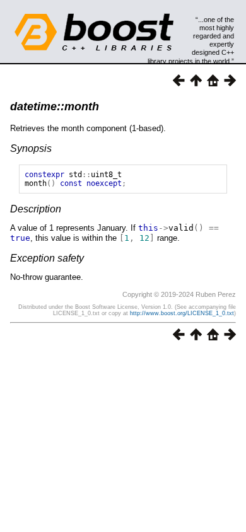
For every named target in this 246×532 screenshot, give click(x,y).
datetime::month (54, 106)
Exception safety (47, 258)
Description (35, 209)
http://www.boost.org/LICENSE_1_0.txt (182, 313)
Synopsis (31, 148)
